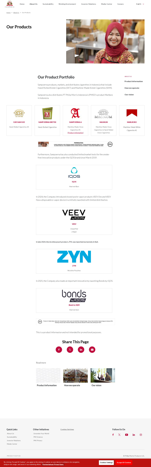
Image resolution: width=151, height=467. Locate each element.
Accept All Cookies (124, 462)
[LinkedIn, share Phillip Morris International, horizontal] (81, 349)
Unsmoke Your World (41, 433)
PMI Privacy (38, 440)
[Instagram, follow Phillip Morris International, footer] (141, 434)
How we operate (132, 88)
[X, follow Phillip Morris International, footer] (119, 435)
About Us (10, 433)
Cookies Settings (67, 429)
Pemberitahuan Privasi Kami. (53, 464)
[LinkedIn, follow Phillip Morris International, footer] (134, 435)
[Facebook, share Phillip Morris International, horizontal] (59, 349)
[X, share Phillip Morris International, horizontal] (70, 349)
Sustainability (12, 437)
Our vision (129, 94)
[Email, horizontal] (92, 349)
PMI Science (38, 437)
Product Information (75, 133)
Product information (134, 81)
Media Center (12, 444)
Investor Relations (14, 440)
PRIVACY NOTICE (14, 456)
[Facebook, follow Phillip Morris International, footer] (113, 435)
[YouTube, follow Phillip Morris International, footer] (126, 435)
